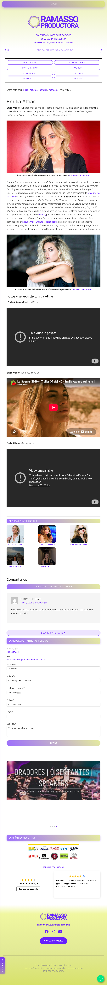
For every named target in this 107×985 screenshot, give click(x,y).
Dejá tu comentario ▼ (53, 633)
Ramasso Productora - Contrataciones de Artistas (53, 22)
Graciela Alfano (47, 545)
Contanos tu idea (53, 941)
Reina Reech (51, 222)
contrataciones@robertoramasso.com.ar (53, 42)
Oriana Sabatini (15, 567)
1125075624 (60, 39)
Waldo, (42, 214)
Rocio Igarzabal (15, 545)
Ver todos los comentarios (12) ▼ (53, 587)
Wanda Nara (47, 567)
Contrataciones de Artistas (61, 965)
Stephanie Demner (78, 545)
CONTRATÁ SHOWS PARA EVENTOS (53, 35)
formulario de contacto (79, 175)
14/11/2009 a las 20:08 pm (33, 602)
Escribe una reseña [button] (28, 889)
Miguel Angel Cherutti (32, 222)
